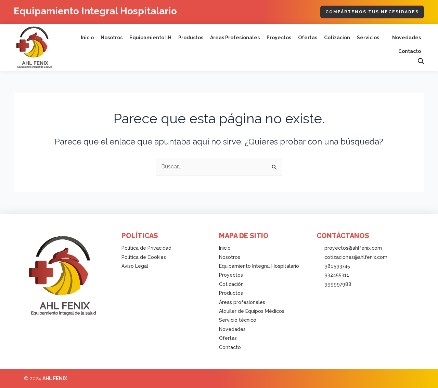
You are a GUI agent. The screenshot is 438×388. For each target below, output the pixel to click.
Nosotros (112, 37)
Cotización (337, 37)
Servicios (368, 37)
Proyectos (279, 37)
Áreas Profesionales (235, 37)
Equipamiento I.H (150, 37)
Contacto (409, 51)
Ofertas (307, 37)
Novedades (406, 37)
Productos (190, 37)
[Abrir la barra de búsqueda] (420, 61)
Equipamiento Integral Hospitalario (95, 11)
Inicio (87, 37)
